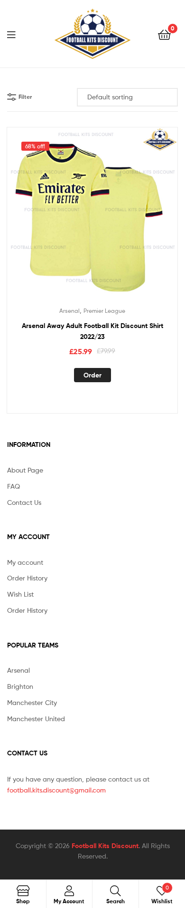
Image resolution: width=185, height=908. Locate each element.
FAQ (13, 486)
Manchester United (36, 719)
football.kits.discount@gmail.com (56, 790)
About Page (25, 470)
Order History (27, 578)
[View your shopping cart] (164, 34)
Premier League (104, 310)
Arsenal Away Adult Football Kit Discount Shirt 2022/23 (92, 331)
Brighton (20, 686)
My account (25, 562)
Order (92, 375)
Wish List (20, 594)
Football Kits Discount (105, 845)
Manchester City (32, 702)
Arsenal (69, 310)
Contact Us (24, 502)
